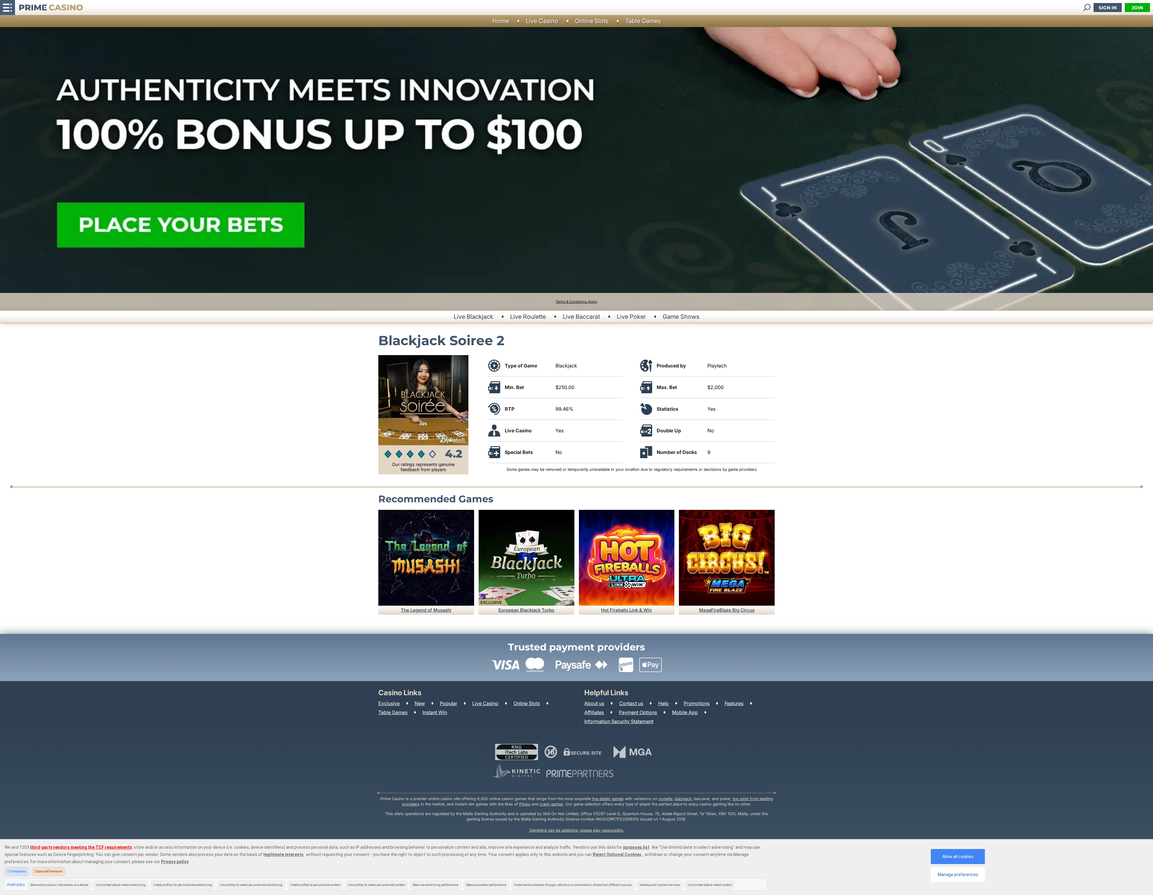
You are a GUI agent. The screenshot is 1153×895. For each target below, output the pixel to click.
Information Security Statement (618, 721)
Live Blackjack (473, 316)
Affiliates (594, 712)
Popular (448, 703)
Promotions (697, 703)
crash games (551, 804)
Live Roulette (528, 316)
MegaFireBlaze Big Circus (727, 610)
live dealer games (608, 798)
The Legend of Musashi (426, 610)
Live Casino (542, 21)
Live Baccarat (581, 316)
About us (594, 703)
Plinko (524, 804)
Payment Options (638, 712)
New (420, 703)
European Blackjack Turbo (526, 610)
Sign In (1108, 8)
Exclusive (389, 703)
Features (734, 703)
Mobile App (685, 712)
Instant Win (434, 712)
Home (500, 21)
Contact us (631, 703)
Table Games (643, 21)
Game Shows (681, 316)
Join (1137, 8)
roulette (665, 798)
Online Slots (591, 21)
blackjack (683, 798)
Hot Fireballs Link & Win (626, 610)
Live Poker (631, 316)
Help (663, 703)
